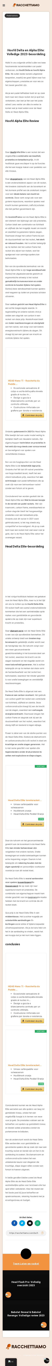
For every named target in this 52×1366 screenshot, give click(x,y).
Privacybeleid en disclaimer (34, 1355)
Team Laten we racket (26, 1263)
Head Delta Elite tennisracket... (25, 800)
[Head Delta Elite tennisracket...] (26, 783)
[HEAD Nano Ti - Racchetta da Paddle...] (26, 363)
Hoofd (13, 152)
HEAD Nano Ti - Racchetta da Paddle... (24, 382)
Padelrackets (12, 15)
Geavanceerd (11, 886)
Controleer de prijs (33, 415)
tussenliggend (24, 882)
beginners (32, 897)
